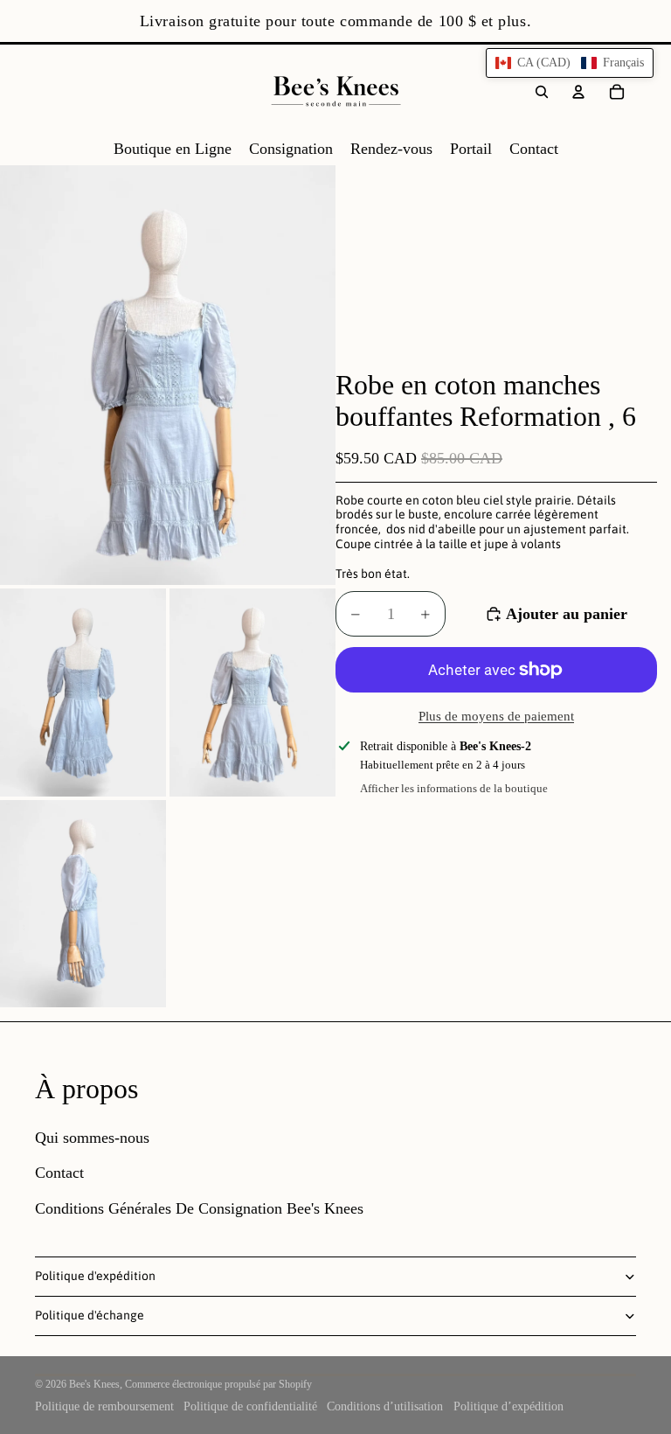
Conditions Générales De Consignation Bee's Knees (199, 1208)
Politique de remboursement (104, 1406)
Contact (59, 1172)
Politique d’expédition (508, 1406)
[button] (570, 63)
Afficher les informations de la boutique (454, 788)
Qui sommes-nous (92, 1137)
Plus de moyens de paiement (496, 716)
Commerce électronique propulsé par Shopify (218, 1384)
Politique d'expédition (95, 1276)
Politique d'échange (89, 1315)
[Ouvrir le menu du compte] (578, 92)
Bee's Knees (94, 1384)
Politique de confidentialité (250, 1406)
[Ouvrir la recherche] (541, 92)
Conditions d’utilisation (385, 1406)
